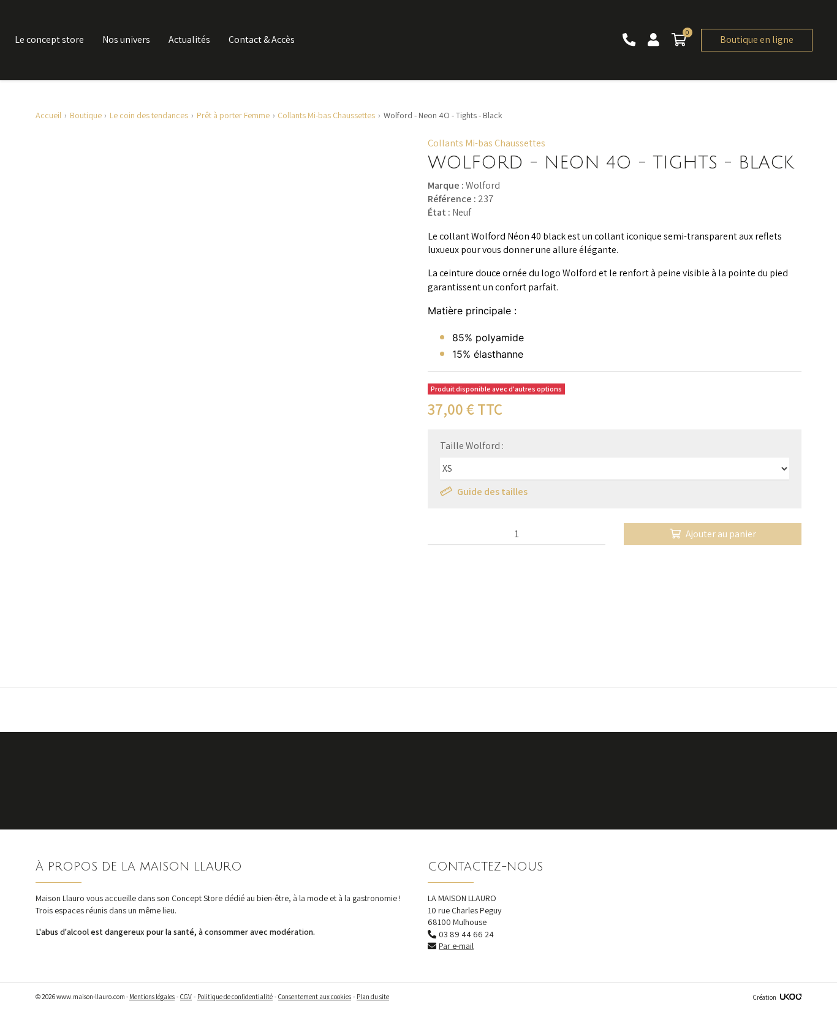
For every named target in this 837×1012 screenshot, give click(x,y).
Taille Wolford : (472, 445)
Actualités (189, 39)
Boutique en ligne (756, 39)
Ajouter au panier (721, 533)
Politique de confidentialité (235, 996)
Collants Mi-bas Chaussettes (486, 143)
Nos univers (126, 39)
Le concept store (49, 39)
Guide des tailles (492, 491)
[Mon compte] (655, 40)
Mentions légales (152, 996)
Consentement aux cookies (314, 996)
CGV (186, 996)
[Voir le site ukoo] (790, 997)
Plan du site (373, 996)
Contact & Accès (262, 39)
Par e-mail (456, 945)
